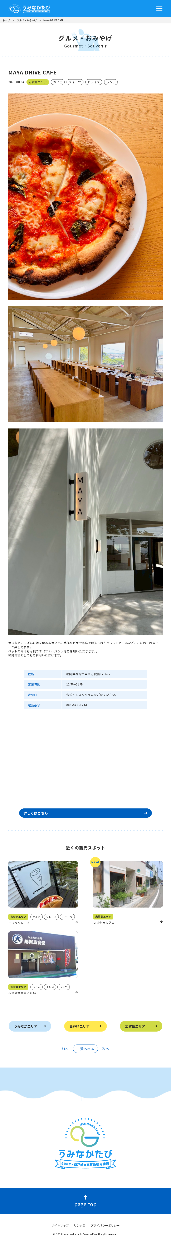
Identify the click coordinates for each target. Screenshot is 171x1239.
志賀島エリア (135, 1026)
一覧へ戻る (85, 1048)
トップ (6, 20)
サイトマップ (60, 1225)
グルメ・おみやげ (27, 20)
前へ (65, 1048)
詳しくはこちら (36, 813)
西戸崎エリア (79, 1026)
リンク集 (80, 1225)
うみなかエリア (25, 1026)
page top (85, 1204)
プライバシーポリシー (105, 1225)
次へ (105, 1048)
